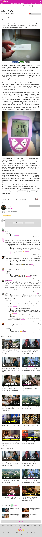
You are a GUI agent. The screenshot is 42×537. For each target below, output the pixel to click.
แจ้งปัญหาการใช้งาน (19, 534)
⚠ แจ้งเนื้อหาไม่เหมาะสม (33, 206)
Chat (19, 3)
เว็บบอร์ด (11, 3)
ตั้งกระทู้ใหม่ (21, 521)
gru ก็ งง (6, 293)
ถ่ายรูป (3, 84)
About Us (37, 532)
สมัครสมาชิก (29, 223)
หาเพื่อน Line (23, 3)
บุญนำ (6, 268)
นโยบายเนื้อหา (23, 532)
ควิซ (32, 3)
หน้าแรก (2, 3)
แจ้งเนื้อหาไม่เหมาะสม (28, 534)
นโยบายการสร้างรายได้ (31, 532)
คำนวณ (35, 3)
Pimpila (6, 15)
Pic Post (28, 3)
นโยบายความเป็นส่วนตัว (15, 532)
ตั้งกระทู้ (31, 6)
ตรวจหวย (7, 3)
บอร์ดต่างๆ (18, 6)
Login (18, 222)
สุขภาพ (15, 505)
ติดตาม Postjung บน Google (35, 13)
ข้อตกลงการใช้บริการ (6, 532)
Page (21, 527)
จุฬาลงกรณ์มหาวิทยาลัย (8, 165)
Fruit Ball (6, 256)
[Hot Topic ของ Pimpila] (3, 209)
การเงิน (39, 3)
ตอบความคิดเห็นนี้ (37, 236)
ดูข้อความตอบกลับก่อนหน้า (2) (34, 301)
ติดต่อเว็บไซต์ (12, 534)
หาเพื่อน (15, 3)
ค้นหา (24, 6)
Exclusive (6, 8)
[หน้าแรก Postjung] (5, 1)
